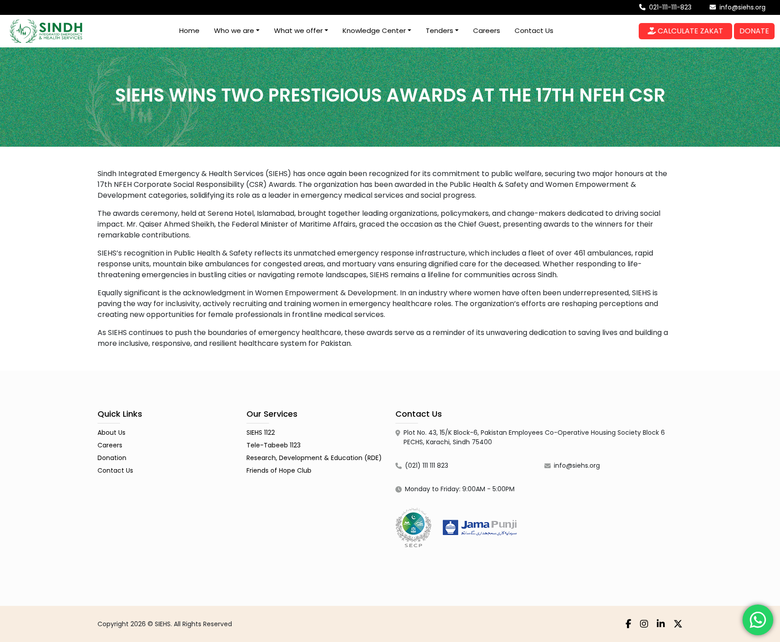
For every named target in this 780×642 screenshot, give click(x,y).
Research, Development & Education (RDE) (314, 457)
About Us (111, 432)
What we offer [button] (298, 30)
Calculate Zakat (689, 31)
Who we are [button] (234, 30)
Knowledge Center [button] (374, 30)
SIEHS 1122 (260, 432)
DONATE (754, 31)
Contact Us (534, 30)
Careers (486, 30)
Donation (112, 457)
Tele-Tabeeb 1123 (273, 445)
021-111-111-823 (669, 7)
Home (189, 30)
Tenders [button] (439, 30)
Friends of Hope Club (278, 470)
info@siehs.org (742, 7)
